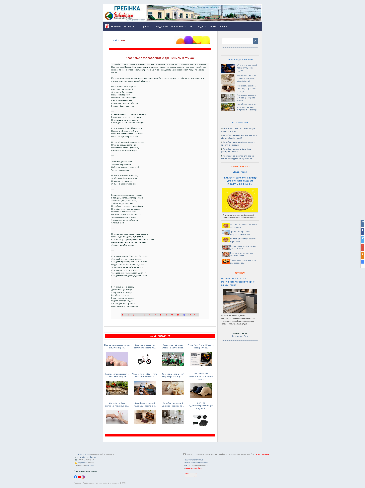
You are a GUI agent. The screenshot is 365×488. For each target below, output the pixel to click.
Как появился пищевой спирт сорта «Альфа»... (173, 375)
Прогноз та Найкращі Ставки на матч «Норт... (173, 346)
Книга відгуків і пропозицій (196, 462)
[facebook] (76, 478)
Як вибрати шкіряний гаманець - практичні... (145, 404)
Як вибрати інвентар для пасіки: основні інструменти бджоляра (247, 107)
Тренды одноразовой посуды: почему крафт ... (241, 233)
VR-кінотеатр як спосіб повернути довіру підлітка (247, 68)
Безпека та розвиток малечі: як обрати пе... (145, 346)
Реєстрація (237, 336)
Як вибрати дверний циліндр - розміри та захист (246, 98)
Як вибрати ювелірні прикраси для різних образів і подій (246, 78)
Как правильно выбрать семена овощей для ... (117, 375)
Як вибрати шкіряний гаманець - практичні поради (246, 88)
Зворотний (82, 462)
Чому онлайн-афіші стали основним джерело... (144, 375)
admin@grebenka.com (86, 457)
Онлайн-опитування (194, 459)
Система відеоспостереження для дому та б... (200, 406)
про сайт (90, 465)
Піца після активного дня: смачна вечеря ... (241, 254)
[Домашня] (106, 27)
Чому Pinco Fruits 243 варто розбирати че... (201, 346)
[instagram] (83, 478)
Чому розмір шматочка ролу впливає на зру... (243, 261)
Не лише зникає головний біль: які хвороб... (117, 346)
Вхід (246, 336)
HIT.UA (187, 474)
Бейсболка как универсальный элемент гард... (201, 376)
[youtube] (80, 478)
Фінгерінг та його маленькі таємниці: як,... (117, 404)
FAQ (186, 465)
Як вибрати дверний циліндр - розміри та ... (173, 404)
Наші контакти (82, 454)
